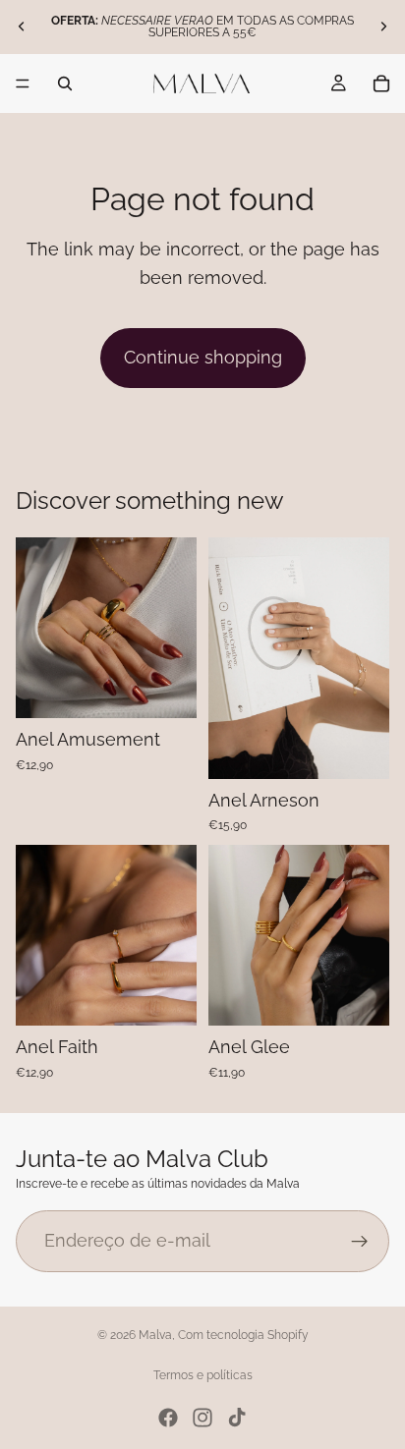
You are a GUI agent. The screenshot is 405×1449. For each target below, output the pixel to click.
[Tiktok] (237, 1417)
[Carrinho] (381, 83)
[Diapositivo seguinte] (383, 26)
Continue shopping (203, 357)
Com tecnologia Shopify (243, 1335)
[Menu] (22, 83)
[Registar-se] (359, 1240)
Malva (155, 1335)
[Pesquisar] (65, 83)
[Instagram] (202, 1417)
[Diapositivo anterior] (21, 26)
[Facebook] (168, 1417)
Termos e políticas (203, 1375)
